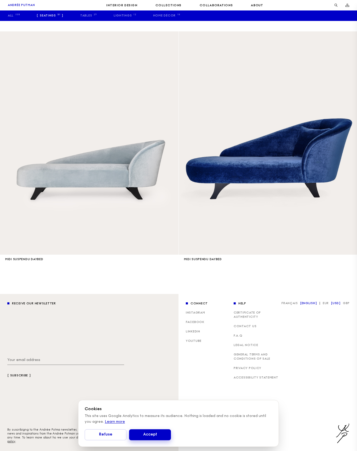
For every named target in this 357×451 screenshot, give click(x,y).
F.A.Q (238, 335)
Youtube (193, 341)
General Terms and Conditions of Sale (252, 356)
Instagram (195, 312)
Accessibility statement (256, 377)
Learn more (115, 422)
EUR (326, 303)
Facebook (195, 322)
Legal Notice (246, 345)
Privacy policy (247, 368)
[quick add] (172, 248)
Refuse (105, 435)
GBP (346, 303)
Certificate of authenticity (247, 315)
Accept (150, 435)
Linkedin (193, 331)
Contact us (245, 326)
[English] (308, 303)
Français (289, 303)
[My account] (347, 5)
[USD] (336, 303)
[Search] (336, 5)
